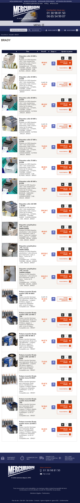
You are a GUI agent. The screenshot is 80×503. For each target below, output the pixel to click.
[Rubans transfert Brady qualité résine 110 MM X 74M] (10, 430)
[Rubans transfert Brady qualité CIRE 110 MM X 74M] (10, 320)
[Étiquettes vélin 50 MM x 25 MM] (10, 126)
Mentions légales (35, 493)
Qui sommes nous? (16, 1)
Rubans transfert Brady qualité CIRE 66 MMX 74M (27, 293)
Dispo (53, 51)
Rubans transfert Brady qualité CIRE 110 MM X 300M (27, 357)
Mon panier (71, 30)
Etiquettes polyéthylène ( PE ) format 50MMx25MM (27, 226)
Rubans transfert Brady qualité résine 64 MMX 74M (27, 378)
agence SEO (55, 500)
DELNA (28, 68)
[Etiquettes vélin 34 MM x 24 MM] (10, 84)
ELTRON (21, 71)
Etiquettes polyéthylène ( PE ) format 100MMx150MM (27, 270)
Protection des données (65, 1)
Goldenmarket (64, 500)
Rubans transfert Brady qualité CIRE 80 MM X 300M (27, 335)
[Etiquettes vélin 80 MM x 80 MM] (10, 189)
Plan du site (54, 3)
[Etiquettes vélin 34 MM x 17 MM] (10, 63)
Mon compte (52, 30)
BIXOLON (22, 193)
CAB (33, 69)
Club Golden (29, 500)
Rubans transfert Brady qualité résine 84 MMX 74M (27, 400)
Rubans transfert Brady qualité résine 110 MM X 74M (27, 423)
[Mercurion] (20, 13)
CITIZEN (33, 66)
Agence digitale (44, 500)
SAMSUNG (29, 193)
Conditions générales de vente (34, 3)
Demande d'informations (47, 1)
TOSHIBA (22, 68)
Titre (27, 51)
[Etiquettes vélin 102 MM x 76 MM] (10, 211)
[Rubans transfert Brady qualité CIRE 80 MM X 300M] (10, 341)
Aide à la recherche (31, 1)
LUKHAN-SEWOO (25, 69)
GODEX (34, 68)
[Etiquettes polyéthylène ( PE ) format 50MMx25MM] (10, 232)
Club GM (22, 500)
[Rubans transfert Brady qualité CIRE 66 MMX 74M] (10, 299)
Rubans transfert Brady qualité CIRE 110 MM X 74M (27, 314)
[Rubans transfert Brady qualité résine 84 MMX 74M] (10, 407)
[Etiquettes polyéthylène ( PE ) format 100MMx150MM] (10, 277)
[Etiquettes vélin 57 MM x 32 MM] (10, 147)
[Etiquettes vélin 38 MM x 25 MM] (10, 105)
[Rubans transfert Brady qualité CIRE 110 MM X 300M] (10, 362)
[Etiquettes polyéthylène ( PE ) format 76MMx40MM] (10, 254)
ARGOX (28, 71)
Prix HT (43, 51)
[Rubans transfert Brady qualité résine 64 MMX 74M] (10, 384)
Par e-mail (46, 474)
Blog (47, 3)
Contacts (36, 500)
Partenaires (46, 493)
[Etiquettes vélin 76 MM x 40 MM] (10, 168)
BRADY (34, 71)
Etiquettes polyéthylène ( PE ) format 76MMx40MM (27, 248)
